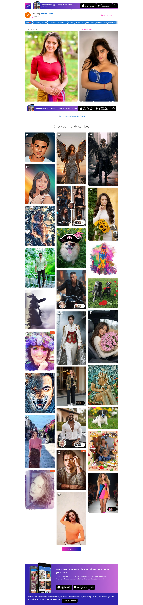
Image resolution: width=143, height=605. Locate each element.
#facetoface (80, 22)
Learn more (57, 599)
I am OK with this (70, 601)
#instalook (52, 22)
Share (106, 15)
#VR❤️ (28, 22)
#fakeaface (90, 22)
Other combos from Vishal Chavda (72, 116)
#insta (44, 22)
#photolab (112, 22)
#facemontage (101, 22)
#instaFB (36, 22)
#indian (71, 22)
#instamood (62, 22)
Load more (71, 549)
